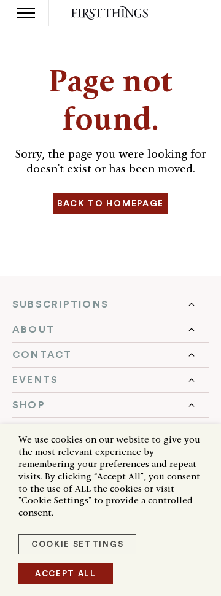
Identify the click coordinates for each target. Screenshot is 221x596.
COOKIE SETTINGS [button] (77, 544)
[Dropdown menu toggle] (110, 304)
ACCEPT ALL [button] (65, 574)
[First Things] (110, 13)
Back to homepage (110, 203)
